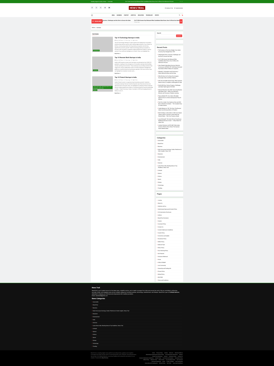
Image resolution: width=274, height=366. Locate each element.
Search (159, 33)
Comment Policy (162, 224)
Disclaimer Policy (162, 238)
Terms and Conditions (163, 280)
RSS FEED (160, 277)
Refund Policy (161, 274)
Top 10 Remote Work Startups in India (128, 57)
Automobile (161, 140)
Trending (95, 70)
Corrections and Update (163, 235)
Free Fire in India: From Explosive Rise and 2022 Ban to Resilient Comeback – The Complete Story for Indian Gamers (170, 104)
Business (119, 15)
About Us (160, 203)
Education (141, 15)
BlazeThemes (105, 357)
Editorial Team (161, 244)
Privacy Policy (161, 271)
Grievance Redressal (163, 256)
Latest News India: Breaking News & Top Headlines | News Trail (102, 87)
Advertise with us (162, 206)
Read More (117, 53)
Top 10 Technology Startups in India (127, 38)
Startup (126, 15)
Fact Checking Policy (163, 250)
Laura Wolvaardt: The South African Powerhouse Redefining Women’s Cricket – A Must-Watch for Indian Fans (169, 120)
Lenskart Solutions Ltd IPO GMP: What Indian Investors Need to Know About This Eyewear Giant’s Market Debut (169, 127)
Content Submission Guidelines (165, 230)
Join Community (162, 265)
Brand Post (160, 143)
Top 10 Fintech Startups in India (126, 77)
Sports (157, 15)
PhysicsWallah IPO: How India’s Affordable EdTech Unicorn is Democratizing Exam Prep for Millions (169, 97)
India (113, 15)
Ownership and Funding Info (164, 268)
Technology (149, 15)
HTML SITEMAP (162, 262)
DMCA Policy (161, 241)
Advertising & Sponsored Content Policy (167, 209)
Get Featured (161, 253)
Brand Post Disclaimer (163, 218)
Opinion (160, 173)
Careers (160, 221)
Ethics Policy (161, 247)
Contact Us (160, 227)
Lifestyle (133, 15)
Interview (160, 163)
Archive (160, 200)
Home (159, 259)
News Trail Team (119, 40)
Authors (160, 215)
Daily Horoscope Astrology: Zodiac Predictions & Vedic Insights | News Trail (111, 310)
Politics (160, 176)
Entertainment (161, 157)
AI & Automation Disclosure (164, 212)
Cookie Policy (161, 233)
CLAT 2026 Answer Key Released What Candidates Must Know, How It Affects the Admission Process (136, 20)
